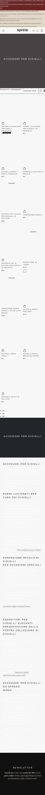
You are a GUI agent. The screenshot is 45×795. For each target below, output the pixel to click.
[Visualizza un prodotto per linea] (41, 91)
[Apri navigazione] (3, 31)
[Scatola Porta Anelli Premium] (11, 152)
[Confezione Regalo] (33, 195)
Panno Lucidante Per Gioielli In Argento (32, 129)
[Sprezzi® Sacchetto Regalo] (33, 152)
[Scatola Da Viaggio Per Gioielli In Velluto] (11, 197)
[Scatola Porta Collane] (33, 289)
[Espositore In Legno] (33, 246)
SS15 (42, 1)
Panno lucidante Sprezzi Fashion (29, 550)
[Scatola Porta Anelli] (11, 334)
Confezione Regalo (33, 215)
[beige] (25, 271)
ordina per (30, 91)
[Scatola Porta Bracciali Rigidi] (33, 334)
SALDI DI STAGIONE (5, 1)
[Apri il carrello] (42, 30)
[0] (29, 31)
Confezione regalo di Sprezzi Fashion (16, 606)
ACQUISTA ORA (4, 2)
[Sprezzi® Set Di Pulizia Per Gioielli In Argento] (11, 243)
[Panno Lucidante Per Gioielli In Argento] (33, 106)
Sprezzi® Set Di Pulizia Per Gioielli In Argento (11, 265)
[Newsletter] (33, 31)
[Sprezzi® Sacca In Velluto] (11, 377)
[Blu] (6, 225)
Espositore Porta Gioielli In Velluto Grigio (11, 311)
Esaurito (12, 183)
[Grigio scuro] (28, 271)
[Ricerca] (37, 31)
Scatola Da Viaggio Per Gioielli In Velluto (11, 216)
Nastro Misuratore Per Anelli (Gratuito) (11, 129)
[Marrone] (3, 225)
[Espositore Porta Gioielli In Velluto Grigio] (11, 292)
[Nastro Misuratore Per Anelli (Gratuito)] (11, 106)
